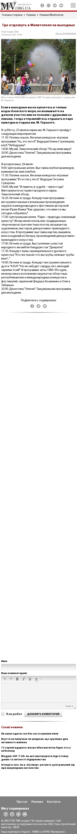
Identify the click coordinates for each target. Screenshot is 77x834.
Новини (31, 15)
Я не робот (14, 714)
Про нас (22, 802)
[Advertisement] (38, 490)
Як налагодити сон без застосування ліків (29, 733)
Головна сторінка (12, 15)
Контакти (53, 802)
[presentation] (5, 679)
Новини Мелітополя (51, 15)
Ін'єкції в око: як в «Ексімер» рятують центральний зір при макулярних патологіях (38, 766)
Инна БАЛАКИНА (65, 34)
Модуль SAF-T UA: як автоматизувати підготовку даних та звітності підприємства (34, 758)
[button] (5, 679)
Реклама (37, 802)
